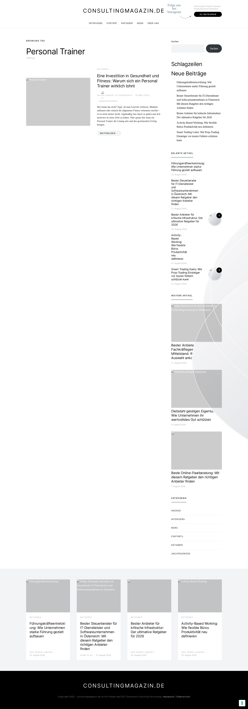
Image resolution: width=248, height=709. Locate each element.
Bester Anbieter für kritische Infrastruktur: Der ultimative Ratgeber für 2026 (199, 115)
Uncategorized (180, 553)
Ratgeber (127, 23)
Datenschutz (183, 696)
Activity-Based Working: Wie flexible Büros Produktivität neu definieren (197, 124)
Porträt (112, 23)
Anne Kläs (86, 655)
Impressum (168, 696)
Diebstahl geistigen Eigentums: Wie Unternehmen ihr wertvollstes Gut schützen (194, 415)
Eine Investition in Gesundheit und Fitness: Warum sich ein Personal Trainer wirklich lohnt (128, 80)
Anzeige (176, 510)
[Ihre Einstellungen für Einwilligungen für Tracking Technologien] (242, 703)
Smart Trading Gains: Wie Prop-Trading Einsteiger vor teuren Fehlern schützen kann (198, 136)
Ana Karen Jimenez (41, 652)
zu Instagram (208, 14)
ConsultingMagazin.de (124, 10)
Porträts (177, 536)
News (140, 23)
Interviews (96, 23)
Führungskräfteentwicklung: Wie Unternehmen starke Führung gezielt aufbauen (196, 86)
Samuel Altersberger (118, 95)
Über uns (153, 23)
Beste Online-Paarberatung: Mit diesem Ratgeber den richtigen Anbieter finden (195, 477)
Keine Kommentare (108, 101)
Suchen (174, 41)
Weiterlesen (107, 133)
